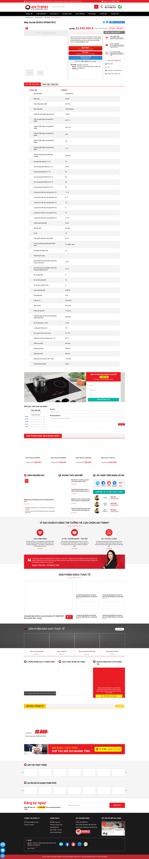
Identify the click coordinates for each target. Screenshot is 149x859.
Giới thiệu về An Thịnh (47, 1)
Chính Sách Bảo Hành (56, 832)
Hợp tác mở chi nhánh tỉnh (75, 1)
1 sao (26, 426)
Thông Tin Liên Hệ (29, 824)
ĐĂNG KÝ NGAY (102, 399)
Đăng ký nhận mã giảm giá (113, 73)
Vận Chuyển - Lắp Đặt (55, 829)
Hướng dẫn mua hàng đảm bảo (114, 70)
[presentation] (22, 772)
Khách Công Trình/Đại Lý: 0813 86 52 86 (86, 827)
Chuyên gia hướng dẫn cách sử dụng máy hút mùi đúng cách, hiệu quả (40, 508)
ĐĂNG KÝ (117, 805)
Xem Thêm (119, 629)
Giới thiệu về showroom (33, 847)
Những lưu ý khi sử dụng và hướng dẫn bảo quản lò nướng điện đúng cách (40, 512)
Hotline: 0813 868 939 (82, 822)
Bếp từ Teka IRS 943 (61, 651)
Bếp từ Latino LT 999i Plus (83, 457)
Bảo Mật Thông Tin (55, 822)
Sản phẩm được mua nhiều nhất (43, 436)
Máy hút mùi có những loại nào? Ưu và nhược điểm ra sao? (39, 500)
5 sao (26, 416)
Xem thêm (26, 504)
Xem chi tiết (36, 654)
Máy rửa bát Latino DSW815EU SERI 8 (35, 736)
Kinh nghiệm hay (36, 475)
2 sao (26, 424)
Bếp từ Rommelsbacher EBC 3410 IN (87, 651)
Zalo (108, 67)
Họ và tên (52, 409)
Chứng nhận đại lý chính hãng (41, 662)
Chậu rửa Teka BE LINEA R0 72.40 (110, 459)
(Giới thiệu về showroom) (82, 64)
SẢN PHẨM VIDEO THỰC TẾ (74, 574)
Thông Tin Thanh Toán (56, 824)
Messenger (110, 63)
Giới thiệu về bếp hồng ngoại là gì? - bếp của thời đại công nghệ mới (80, 509)
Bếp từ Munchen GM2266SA (58, 457)
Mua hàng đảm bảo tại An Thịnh (33, 1)
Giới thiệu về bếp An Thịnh (73, 662)
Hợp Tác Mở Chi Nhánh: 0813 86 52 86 (86, 824)
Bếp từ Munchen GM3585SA (33, 457)
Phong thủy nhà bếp (72, 475)
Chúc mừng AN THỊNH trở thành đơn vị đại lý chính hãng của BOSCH (40, 693)
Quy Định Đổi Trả (54, 827)
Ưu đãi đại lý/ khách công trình (61, 1)
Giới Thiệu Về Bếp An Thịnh (31, 822)
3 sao (26, 421)
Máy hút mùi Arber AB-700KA (36, 651)
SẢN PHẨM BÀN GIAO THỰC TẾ (46, 628)
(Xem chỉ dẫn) (75, 69)
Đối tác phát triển (37, 765)
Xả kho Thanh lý (35, 706)
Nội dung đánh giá (55, 415)
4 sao (26, 419)
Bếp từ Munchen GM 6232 (112, 651)
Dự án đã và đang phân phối (42, 783)
